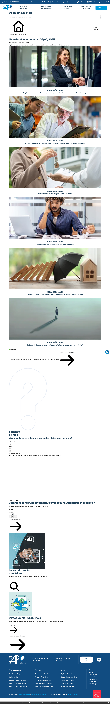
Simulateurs (82, 2)
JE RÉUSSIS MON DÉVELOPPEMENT (46, 7)
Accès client (105, 2)
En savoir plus (87, 702)
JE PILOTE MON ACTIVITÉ (67, 7)
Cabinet (46, 2)
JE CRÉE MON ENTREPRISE (24, 7)
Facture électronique (58, 2)
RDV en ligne (93, 2)
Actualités (72, 2)
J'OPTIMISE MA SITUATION (86, 7)
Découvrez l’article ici (37, 2)
